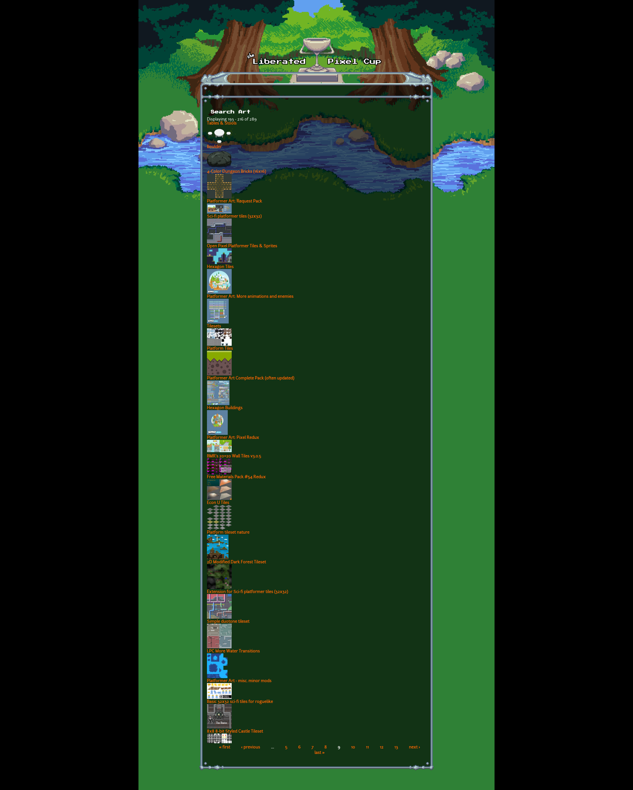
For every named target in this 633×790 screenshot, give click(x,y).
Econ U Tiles (218, 503)
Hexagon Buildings (225, 408)
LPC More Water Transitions (233, 651)
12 (382, 747)
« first (224, 747)
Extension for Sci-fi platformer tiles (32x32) (247, 592)
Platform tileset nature (228, 533)
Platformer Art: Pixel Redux (233, 438)
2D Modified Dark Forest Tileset (236, 562)
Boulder (214, 147)
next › (414, 747)
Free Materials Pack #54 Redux (236, 477)
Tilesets (214, 326)
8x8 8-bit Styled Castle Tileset (235, 732)
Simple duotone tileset (228, 622)
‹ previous (250, 747)
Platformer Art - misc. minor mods (239, 681)
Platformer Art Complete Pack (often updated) (250, 378)
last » (320, 753)
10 (353, 747)
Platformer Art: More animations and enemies (250, 297)
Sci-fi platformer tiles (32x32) (234, 217)
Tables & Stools (222, 123)
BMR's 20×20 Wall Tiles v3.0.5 (234, 456)
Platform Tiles (220, 349)
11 (367, 747)
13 (396, 747)
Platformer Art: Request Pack (234, 201)
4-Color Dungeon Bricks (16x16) (236, 172)
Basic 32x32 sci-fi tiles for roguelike (240, 702)
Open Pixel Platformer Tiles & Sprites (242, 246)
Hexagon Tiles (220, 267)
